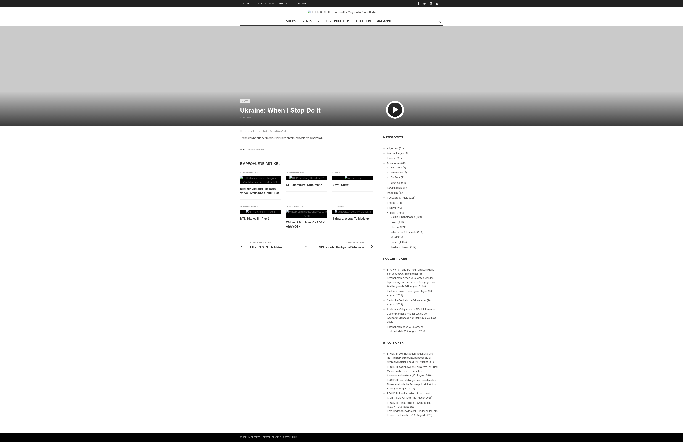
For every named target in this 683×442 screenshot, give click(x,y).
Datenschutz (300, 4)
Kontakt (283, 4)
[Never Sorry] (353, 178)
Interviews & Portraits (404, 232)
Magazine (384, 21)
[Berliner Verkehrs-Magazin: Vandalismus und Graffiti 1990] (260, 180)
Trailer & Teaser (400, 247)
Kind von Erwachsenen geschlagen (407, 291)
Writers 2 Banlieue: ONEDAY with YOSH (305, 224)
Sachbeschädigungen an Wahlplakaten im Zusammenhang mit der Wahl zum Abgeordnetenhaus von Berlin (411, 313)
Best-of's (396, 167)
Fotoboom (362, 21)
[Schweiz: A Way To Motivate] (353, 212)
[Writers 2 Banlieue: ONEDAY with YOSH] (306, 214)
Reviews (392, 207)
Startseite (248, 4)
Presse (391, 202)
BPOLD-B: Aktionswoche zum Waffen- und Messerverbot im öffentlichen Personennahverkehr (412, 371)
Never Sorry (340, 184)
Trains (251, 149)
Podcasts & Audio (397, 197)
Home (243, 131)
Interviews (397, 172)
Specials (396, 182)
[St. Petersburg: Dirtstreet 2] (306, 178)
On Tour (395, 177)
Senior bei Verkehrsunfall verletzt (406, 300)
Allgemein (392, 148)
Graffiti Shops (266, 4)
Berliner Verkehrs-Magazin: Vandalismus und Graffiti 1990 (260, 190)
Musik (394, 237)
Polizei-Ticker (395, 258)
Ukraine (260, 149)
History (395, 227)
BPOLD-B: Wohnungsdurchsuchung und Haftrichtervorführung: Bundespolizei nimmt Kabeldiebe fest (410, 358)
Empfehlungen (395, 153)
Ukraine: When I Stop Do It (274, 131)
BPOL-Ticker (393, 342)
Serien (394, 242)
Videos (323, 21)
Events (306, 21)
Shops (291, 21)
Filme (394, 222)
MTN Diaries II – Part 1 (254, 218)
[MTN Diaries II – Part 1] (260, 212)
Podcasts (342, 21)
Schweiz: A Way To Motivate (351, 218)
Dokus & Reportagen (403, 217)
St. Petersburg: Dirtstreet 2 (304, 184)
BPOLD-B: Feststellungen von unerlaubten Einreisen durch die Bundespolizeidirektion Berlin (411, 384)
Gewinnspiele (394, 187)
